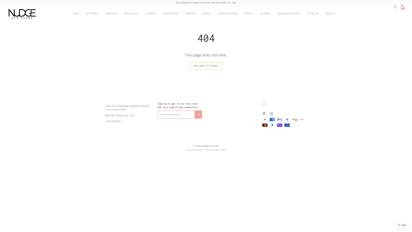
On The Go (313, 13)
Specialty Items (170, 13)
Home (76, 13)
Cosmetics (150, 13)
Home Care (111, 13)
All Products (92, 13)
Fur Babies (265, 13)
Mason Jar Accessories (289, 13)
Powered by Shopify (194, 149)
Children (248, 13)
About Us (330, 13)
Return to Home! (206, 65)
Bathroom (191, 13)
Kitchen (207, 13)
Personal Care (131, 13)
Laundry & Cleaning (227, 13)
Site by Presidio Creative (216, 149)
